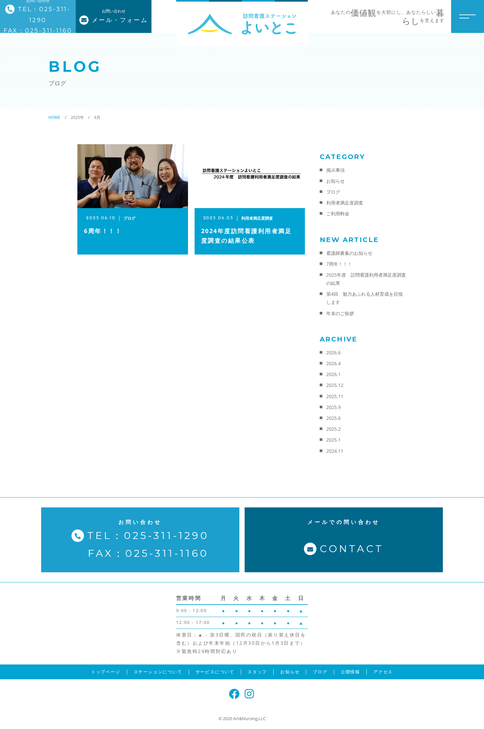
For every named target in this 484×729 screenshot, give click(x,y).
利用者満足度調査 (344, 203)
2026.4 (333, 363)
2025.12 (334, 385)
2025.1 (333, 440)
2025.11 (334, 396)
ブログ (333, 192)
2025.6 (333, 418)
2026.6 (333, 352)
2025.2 (333, 429)
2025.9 (333, 407)
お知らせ (335, 181)
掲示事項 (335, 170)
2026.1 (333, 374)
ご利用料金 (337, 213)
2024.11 (334, 451)
